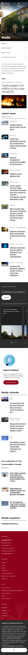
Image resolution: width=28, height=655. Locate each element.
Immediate (6, 553)
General (5, 542)
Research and (8, 576)
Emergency (7, 551)
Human (6, 573)
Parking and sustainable (12, 590)
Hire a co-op (7, 548)
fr (14, 3)
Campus (5, 588)
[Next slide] (26, 343)
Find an (5, 545)
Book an (5, 598)
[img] (5, 3)
